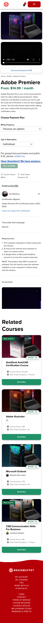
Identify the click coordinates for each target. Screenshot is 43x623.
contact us (19, 156)
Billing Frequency (7, 125)
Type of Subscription (8, 140)
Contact (21, 597)
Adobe (9, 76)
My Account (21, 577)
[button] (37, 291)
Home (3, 76)
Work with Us (21, 585)
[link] (24, 5)
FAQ (21, 582)
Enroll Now (21, 382)
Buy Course (9, 166)
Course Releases (21, 602)
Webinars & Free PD (21, 611)
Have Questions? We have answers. (21, 161)
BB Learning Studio (21, 608)
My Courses (21, 579)
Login (21, 594)
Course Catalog (21, 605)
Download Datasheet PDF (21, 70)
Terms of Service (21, 600)
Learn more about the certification (16, 210)
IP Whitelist (21, 588)
